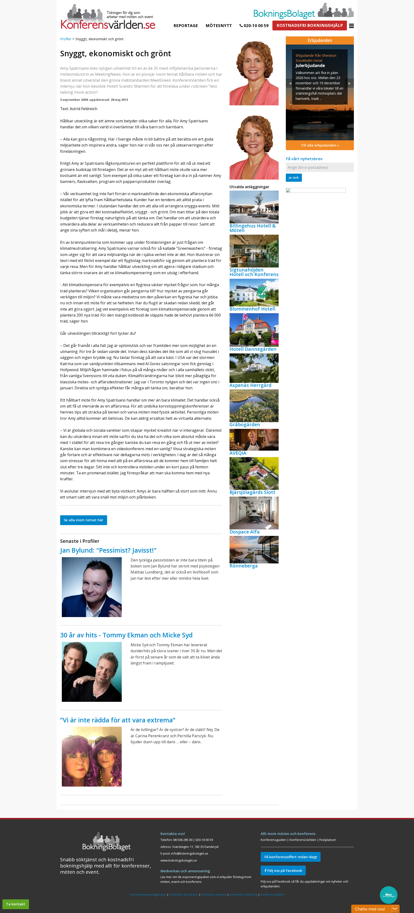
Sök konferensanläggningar (148, 894)
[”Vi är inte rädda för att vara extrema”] (92, 757)
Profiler (65, 39)
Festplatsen (327, 840)
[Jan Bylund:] (92, 587)
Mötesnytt (219, 25)
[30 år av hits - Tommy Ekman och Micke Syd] (92, 672)
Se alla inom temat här (83, 520)
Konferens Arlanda (213, 894)
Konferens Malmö (272, 894)
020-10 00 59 (256, 25)
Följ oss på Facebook (284, 870)
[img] (320, 92)
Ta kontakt (15, 904)
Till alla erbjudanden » (320, 145)
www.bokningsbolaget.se (179, 860)
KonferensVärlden (302, 840)
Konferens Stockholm (183, 894)
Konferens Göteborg (243, 894)
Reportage (185, 25)
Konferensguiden (273, 840)
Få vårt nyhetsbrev (304, 158)
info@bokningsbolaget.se (189, 853)
